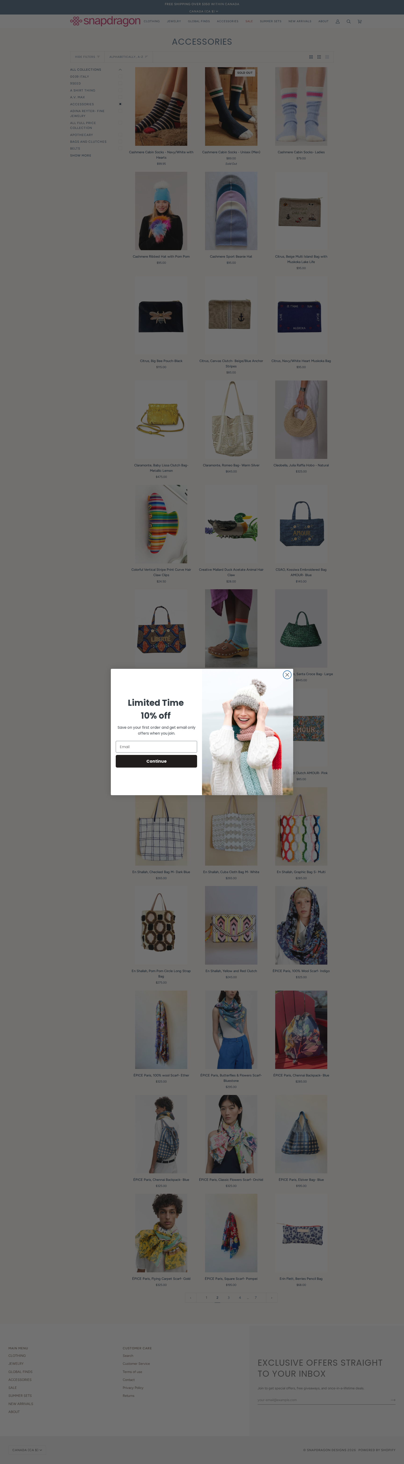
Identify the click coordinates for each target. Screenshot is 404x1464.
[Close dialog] (287, 675)
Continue (156, 761)
